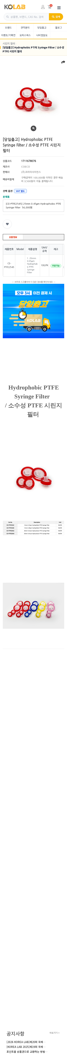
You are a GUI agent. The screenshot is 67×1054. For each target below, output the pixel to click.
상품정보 (13, 237)
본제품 (6, 196)
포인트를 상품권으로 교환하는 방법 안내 (29, 1051)
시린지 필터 (9, 43)
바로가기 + (55, 1032)
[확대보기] (33, 128)
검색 (57, 16)
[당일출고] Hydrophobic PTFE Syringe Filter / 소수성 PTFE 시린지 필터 (33, 49)
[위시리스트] (7, 224)
